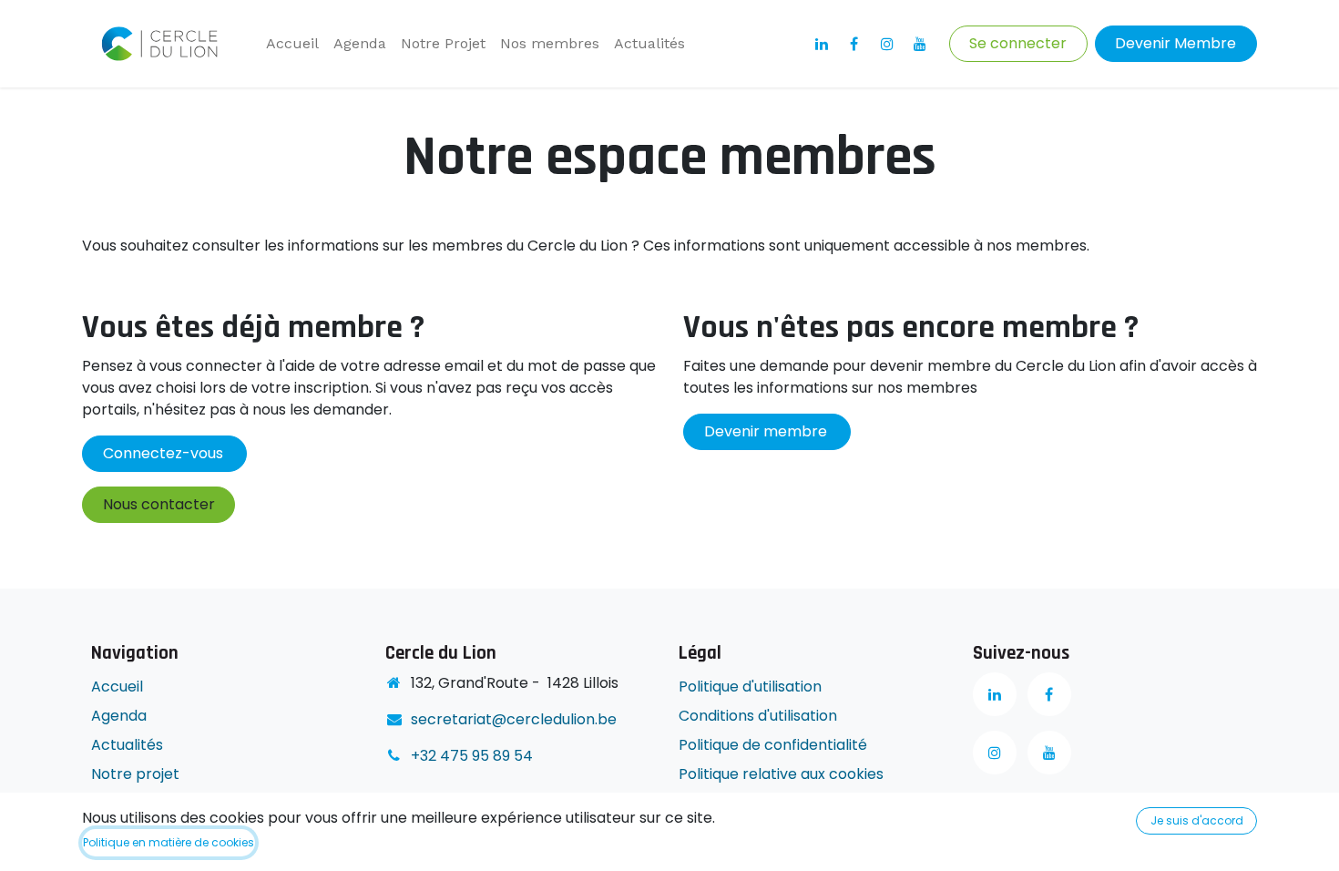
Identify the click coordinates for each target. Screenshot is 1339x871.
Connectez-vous (165, 453)
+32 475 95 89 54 (472, 755)
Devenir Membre (1175, 43)
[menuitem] (292, 44)
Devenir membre (767, 431)
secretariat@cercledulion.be (514, 719)
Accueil (117, 686)
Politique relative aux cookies (781, 773)
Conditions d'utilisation (758, 715)
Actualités (127, 744)
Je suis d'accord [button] (1196, 820)
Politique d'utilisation (750, 686)
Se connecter (1018, 43)
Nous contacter (159, 504)
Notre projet (135, 773)
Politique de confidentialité (775, 744)
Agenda (119, 715)
